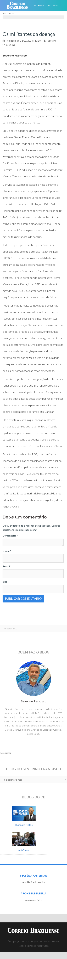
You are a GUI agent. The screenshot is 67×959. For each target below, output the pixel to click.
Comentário (10, 535)
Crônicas (10, 44)
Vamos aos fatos (33, 900)
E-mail (7, 566)
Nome (7, 551)
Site (5, 581)
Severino (52, 40)
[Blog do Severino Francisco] (48, 5)
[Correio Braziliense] (19, 5)
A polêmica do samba (33, 882)
